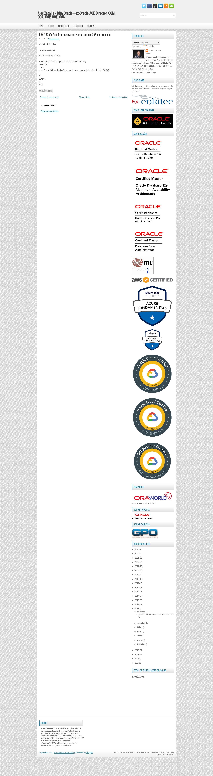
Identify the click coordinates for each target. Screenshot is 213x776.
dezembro (141, 611)
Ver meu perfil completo (144, 73)
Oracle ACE (91, 25)
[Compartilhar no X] (45, 90)
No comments (53, 39)
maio (139, 631)
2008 (137, 658)
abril (139, 635)
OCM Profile (78, 25)
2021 (137, 566)
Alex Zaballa (155, 50)
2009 (137, 654)
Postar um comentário (50, 111)
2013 (137, 600)
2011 (137, 608)
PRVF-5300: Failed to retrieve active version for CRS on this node (74, 34)
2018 (137, 579)
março (140, 640)
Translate (151, 46)
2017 (137, 583)
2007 (137, 663)
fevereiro (141, 644)
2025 (137, 549)
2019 (137, 575)
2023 (137, 558)
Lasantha (149, 752)
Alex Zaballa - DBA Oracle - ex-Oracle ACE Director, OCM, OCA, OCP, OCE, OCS (76, 15)
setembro (141, 623)
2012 (137, 604)
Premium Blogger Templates (164, 752)
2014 (137, 596)
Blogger (89, 752)
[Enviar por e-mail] (40, 90)
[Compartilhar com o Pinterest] (51, 90)
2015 (137, 592)
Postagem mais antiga (118, 97)
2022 (137, 562)
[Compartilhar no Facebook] (48, 90)
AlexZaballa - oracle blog (64, 752)
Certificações (63, 25)
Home (41, 25)
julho (139, 627)
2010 (137, 650)
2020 (137, 570)
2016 (137, 587)
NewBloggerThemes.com (165, 754)
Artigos (51, 25)
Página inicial (84, 97)
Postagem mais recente (49, 97)
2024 (137, 553)
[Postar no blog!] (43, 90)
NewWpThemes (126, 752)
